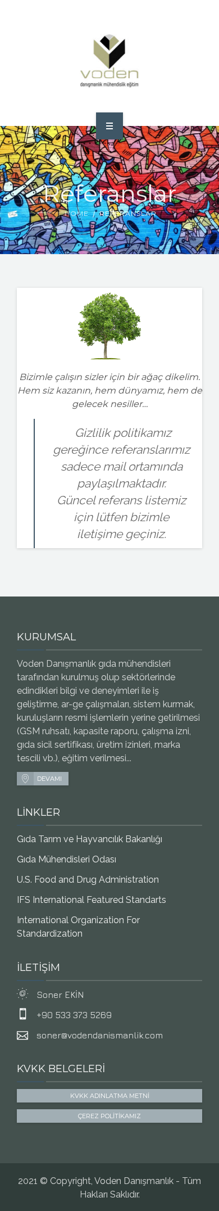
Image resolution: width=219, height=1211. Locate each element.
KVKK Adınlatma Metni (109, 1096)
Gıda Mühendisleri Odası (66, 859)
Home (77, 213)
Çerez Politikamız (109, 1116)
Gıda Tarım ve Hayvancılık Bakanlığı (89, 839)
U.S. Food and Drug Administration (88, 879)
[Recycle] (110, 61)
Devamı (49, 779)
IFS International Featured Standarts (91, 899)
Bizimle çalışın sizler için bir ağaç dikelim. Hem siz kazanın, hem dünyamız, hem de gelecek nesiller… (109, 390)
